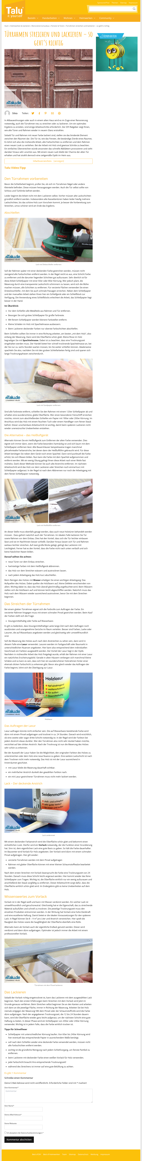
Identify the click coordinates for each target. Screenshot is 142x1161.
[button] (37, 18)
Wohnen (68, 18)
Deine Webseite (10, 1123)
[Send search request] (134, 9)
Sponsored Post (103, 3)
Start (6, 26)
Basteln (32, 18)
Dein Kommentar (11, 1087)
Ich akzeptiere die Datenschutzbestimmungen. (25, 1133)
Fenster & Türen (57, 26)
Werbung (94, 1154)
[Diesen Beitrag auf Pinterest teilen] (33, 113)
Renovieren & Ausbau (40, 26)
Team (64, 1154)
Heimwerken (85, 18)
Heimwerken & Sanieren (20, 26)
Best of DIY (36, 1154)
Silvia (14, 113)
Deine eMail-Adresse (13, 1114)
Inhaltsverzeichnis (48, 161)
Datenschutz (83, 1154)
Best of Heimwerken (51, 1154)
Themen (115, 3)
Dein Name (9, 1106)
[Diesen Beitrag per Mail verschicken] (52, 113)
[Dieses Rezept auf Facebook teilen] (39, 113)
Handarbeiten (49, 18)
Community (105, 18)
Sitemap (123, 3)
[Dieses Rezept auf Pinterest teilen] (45, 113)
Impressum (133, 3)
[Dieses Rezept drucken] (59, 113)
